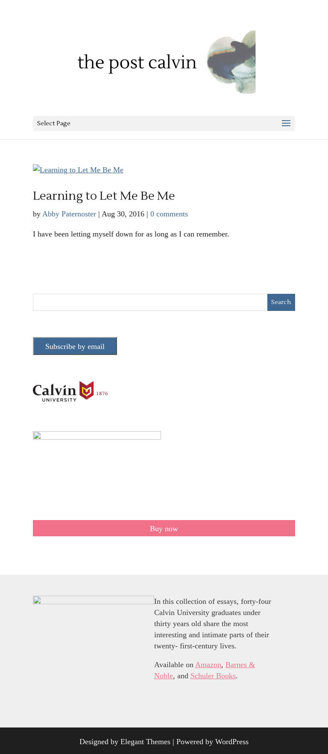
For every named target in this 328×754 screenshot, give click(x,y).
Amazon (208, 664)
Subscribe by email (75, 346)
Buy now (164, 528)
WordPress (232, 741)
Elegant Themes (145, 741)
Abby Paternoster (69, 214)
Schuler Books (213, 675)
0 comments (169, 214)
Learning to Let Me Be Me (104, 196)
